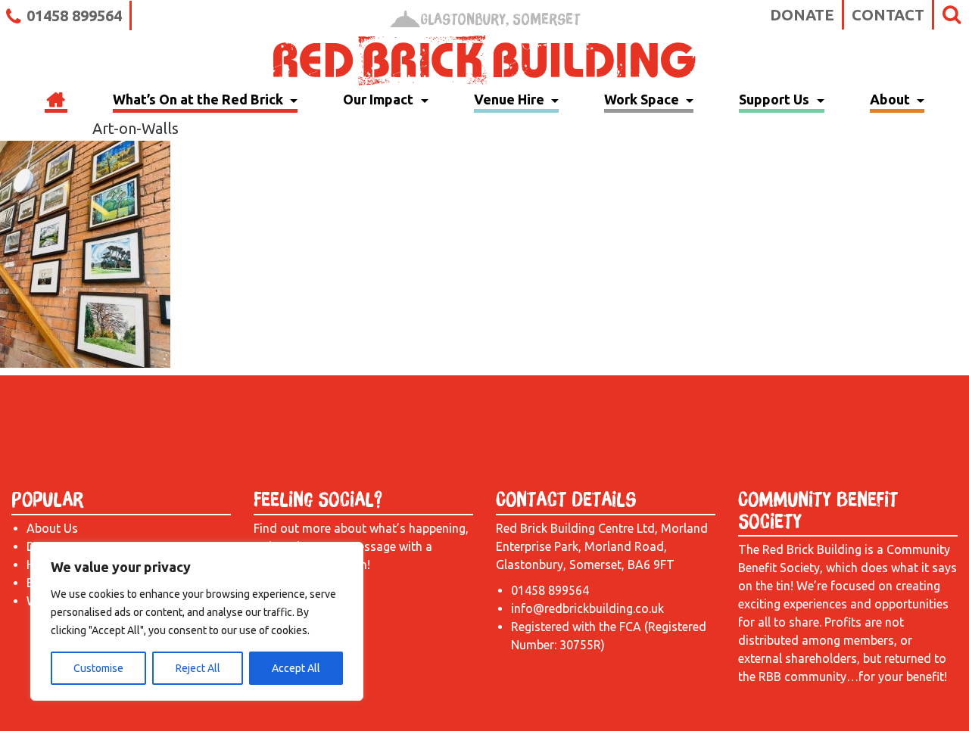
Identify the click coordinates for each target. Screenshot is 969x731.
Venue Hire (510, 99)
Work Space (643, 99)
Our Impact (379, 99)
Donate (802, 14)
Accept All (296, 668)
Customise (98, 668)
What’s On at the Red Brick (199, 99)
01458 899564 (74, 15)
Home (56, 101)
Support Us (775, 99)
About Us (52, 528)
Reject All (198, 668)
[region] (196, 621)
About (891, 99)
